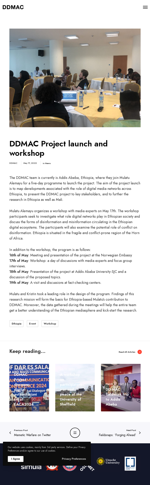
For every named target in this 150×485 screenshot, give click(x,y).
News (48, 163)
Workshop (50, 323)
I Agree (15, 458)
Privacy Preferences (74, 458)
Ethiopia (16, 323)
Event (32, 323)
